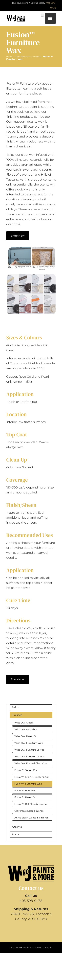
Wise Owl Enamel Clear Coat (31, 763)
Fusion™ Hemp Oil (25, 797)
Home (9, 56)
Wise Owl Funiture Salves (29, 749)
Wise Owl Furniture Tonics (29, 756)
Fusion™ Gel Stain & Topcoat (31, 804)
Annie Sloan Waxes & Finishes (31, 817)
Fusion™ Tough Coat (26, 770)
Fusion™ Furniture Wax (28, 783)
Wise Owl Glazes (24, 722)
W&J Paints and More (30, 947)
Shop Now (17, 235)
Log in (48, 947)
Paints (16, 707)
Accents (17, 826)
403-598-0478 (31, 901)
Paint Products (23, 56)
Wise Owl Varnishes (25, 729)
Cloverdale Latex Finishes (28, 810)
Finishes (36, 56)
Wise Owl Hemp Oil (25, 736)
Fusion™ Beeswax (24, 790)
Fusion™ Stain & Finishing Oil (31, 776)
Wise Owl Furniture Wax (28, 743)
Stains (15, 834)
